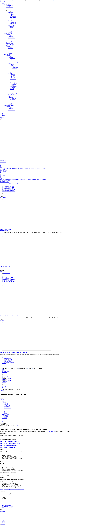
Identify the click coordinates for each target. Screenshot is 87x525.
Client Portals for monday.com (7, 505)
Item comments (12, 87)
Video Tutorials (4, 383)
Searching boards (9, 41)
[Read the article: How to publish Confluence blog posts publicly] (26, 313)
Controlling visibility (9, 43)
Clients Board (12, 58)
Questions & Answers (11, 25)
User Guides (4, 382)
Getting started (10, 12)
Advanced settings (13, 16)
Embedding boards (9, 40)
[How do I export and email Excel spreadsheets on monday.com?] (26, 350)
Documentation (8, 34)
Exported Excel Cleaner (8, 33)
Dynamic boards (13, 21)
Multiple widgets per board (12, 50)
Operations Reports (9, 7)
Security (9, 95)
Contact (3, 115)
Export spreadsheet (13, 19)
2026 (11, 29)
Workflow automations (14, 93)
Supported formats (11, 37)
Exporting (12, 27)
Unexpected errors (13, 98)
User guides (10, 20)
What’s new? (2, 390)
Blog (3, 113)
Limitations (10, 52)
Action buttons (12, 74)
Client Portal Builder (7, 54)
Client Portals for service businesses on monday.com (11, 266)
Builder (11, 65)
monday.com (9, 494)
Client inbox (12, 78)
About (3, 112)
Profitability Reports (9, 5)
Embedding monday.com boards (7, 507)
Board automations (13, 75)
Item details (12, 88)
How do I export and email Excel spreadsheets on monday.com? (13, 352)
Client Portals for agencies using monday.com (5, 230)
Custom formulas (13, 23)
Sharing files (8, 42)
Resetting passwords (13, 91)
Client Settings (14, 60)
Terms (3, 520)
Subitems (11, 24)
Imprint (3, 522)
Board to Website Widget (8, 39)
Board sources (14, 68)
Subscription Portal (5, 386)
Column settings (13, 79)
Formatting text (12, 85)
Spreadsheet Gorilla (7, 4)
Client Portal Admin (15, 62)
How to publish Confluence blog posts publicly (10, 315)
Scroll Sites (4, 387)
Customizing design (9, 45)
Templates (10, 13)
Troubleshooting (11, 26)
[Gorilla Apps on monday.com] (4, 498)
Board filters (12, 15)
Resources (4, 363)
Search (2, 398)
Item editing (12, 89)
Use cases (12, 72)
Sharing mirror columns (10, 44)
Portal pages (14, 66)
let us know (16, 425)
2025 (11, 30)
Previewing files (13, 84)
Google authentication (13, 86)
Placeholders (14, 69)
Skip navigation (2, 1)
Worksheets (12, 14)
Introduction (10, 35)
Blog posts (10, 32)
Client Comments (15, 61)
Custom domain (13, 81)
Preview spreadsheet (7, 408)
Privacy (3, 521)
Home (3, 369)
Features (9, 63)
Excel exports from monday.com (7, 506)
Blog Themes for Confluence (9, 105)
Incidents (11, 28)
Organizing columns (7, 407)
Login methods (12, 99)
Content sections (15, 67)
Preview (11, 71)
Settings (11, 70)
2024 (11, 31)
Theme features (10, 109)
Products (3, 3)
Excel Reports (8, 6)
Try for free (9, 374)
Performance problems (14, 100)
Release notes (4, 418)
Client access (12, 77)
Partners (3, 114)
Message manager (13, 17)
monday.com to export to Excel (51, 431)
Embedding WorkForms (14, 83)
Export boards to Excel (10, 9)
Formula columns (13, 22)
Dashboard (12, 64)
